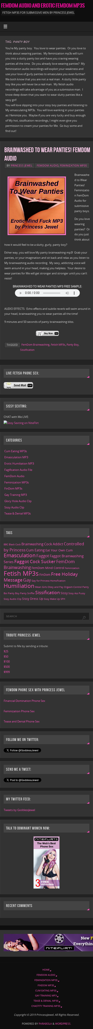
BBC (6, 544)
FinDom (44, 574)
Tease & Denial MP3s (17, 513)
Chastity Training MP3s (45, 1006)
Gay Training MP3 (15, 495)
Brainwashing (32, 544)
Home (46, 969)
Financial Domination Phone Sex (24, 701)
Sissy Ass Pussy (76, 593)
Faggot (42, 555)
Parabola (45, 1024)
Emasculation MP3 (16, 457)
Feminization (72, 568)
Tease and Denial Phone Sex (22, 721)
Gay (27, 580)
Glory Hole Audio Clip (18, 501)
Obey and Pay (55, 587)
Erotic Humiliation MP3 (19, 463)
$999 (7, 672)
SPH (63, 598)
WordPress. (63, 1024)
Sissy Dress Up (32, 599)
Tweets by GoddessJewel (19, 810)
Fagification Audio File (18, 470)
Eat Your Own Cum (59, 550)
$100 (7, 661)
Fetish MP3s (58, 344)
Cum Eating (35, 550)
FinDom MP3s (13, 488)
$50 (6, 656)
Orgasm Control (73, 587)
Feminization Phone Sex (19, 711)
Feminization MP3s (73, 165)
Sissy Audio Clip (14, 507)
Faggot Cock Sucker (35, 561)
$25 (6, 651)
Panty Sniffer (27, 593)
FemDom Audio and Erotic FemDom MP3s (43, 5)
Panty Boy (73, 344)
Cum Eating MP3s (15, 451)
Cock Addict (53, 544)
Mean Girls (41, 587)
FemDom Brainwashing (35, 344)
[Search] (84, 618)
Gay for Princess (41, 580)
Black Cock (15, 544)
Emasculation (20, 555)
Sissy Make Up (52, 598)
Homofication (58, 580)
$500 (7, 667)
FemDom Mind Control (48, 568)
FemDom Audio (47, 165)
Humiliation (19, 585)
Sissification (27, 350)
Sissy (64, 593)
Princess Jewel (21, 165)
